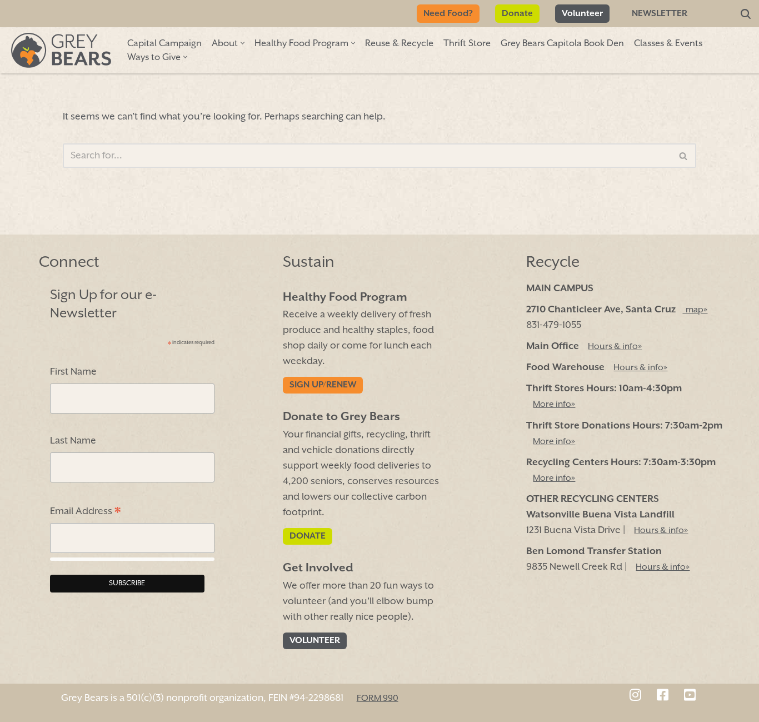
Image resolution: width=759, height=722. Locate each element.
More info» (554, 405)
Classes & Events (668, 43)
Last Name (73, 441)
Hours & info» (615, 347)
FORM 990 (377, 699)
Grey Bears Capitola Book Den (562, 43)
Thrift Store (467, 43)
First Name (73, 371)
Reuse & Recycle (399, 43)
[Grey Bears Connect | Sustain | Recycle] (61, 50)
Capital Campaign (164, 43)
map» (694, 310)
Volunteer (582, 14)
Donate (517, 14)
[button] (242, 43)
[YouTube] (690, 696)
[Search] (746, 14)
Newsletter (659, 14)
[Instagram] (635, 696)
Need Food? (448, 14)
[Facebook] (662, 696)
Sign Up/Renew (322, 386)
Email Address (85, 512)
